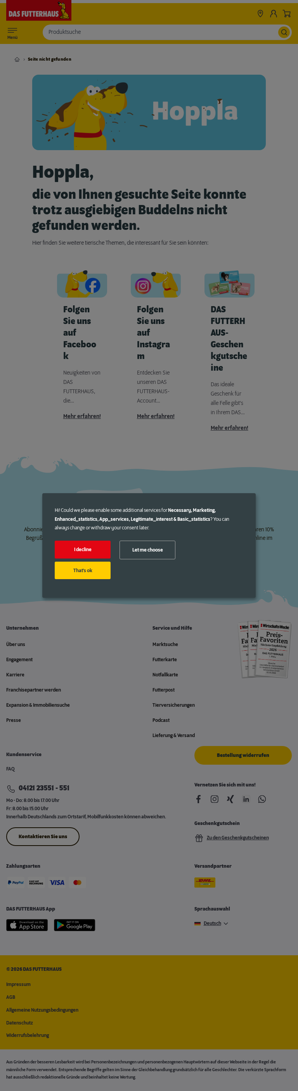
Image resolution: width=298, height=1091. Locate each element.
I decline (83, 549)
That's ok (82, 570)
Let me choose (147, 550)
